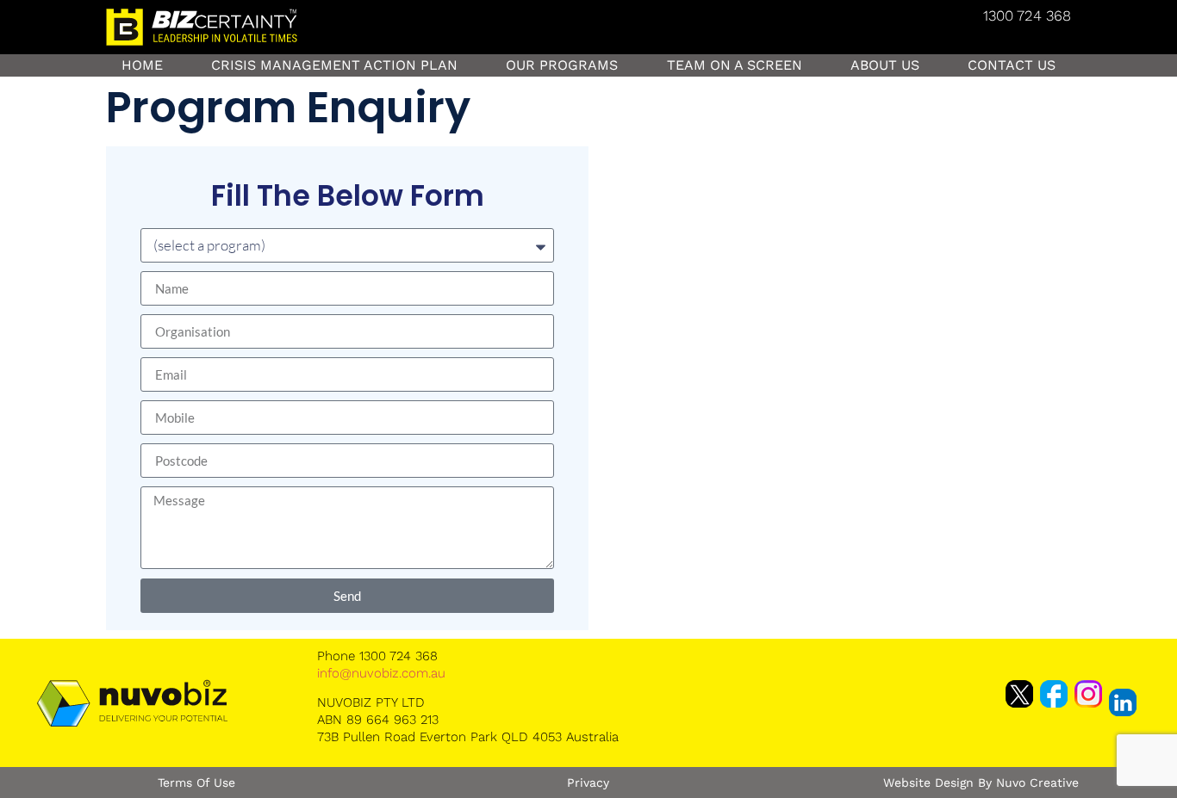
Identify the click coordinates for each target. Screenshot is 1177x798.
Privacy (588, 782)
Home (142, 65)
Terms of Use (196, 782)
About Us (884, 65)
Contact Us (1012, 65)
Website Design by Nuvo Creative (981, 782)
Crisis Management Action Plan (334, 65)
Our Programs (562, 65)
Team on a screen (734, 65)
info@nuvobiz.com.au (381, 673)
